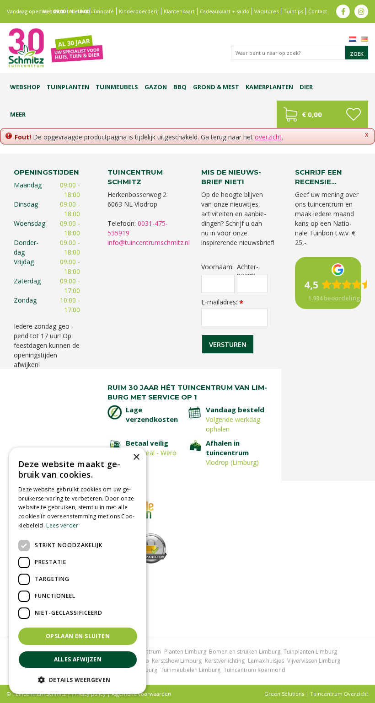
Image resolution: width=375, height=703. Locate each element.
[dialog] (77, 570)
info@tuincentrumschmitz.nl (148, 242)
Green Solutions (284, 693)
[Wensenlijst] (353, 114)
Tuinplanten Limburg (310, 651)
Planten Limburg (185, 651)
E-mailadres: (222, 302)
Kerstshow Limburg (177, 660)
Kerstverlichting (225, 660)
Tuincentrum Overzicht (339, 693)
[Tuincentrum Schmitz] (55, 47)
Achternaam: (247, 267)
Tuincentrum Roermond (254, 669)
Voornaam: (217, 267)
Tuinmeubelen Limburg (190, 669)
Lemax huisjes (266, 660)
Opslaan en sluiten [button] (78, 636)
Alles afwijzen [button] (78, 659)
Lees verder (62, 525)
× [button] (136, 457)
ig (361, 11)
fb (343, 11)
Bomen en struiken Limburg (244, 651)
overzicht (268, 137)
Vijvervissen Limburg (313, 660)
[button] (77, 679)
